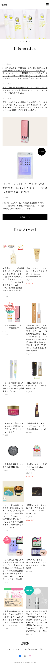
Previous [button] (4, 24)
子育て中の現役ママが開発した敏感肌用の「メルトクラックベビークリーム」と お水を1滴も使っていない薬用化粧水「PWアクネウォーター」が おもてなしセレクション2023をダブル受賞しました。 (25, 106)
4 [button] (29, 41)
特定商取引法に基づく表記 (34, 649)
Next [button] (46, 24)
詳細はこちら (25, 217)
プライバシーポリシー (14, 649)
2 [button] (23, 41)
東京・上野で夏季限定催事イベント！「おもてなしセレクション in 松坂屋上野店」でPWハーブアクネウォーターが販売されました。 (25, 90)
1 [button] (20, 41)
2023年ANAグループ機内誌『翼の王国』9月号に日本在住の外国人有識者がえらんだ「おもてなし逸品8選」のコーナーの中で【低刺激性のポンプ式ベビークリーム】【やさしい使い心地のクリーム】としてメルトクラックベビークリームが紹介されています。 (25, 73)
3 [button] (26, 41)
